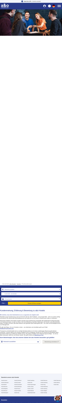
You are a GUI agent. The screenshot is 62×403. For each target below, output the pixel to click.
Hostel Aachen (4, 380)
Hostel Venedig (44, 392)
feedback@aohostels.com (7, 328)
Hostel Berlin (4, 384)
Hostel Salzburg (44, 388)
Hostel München (44, 380)
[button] (31, 1)
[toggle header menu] (59, 6)
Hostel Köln (30, 382)
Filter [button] (3, 303)
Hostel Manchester (31, 392)
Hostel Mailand (31, 390)
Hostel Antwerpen (5, 382)
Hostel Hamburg (31, 380)
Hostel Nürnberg (44, 382)
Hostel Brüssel (4, 390)
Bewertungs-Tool (39, 335)
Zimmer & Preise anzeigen (34, 303)
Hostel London (31, 388)
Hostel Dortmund (17, 380)
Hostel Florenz (17, 388)
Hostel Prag (43, 384)
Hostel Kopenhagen (32, 384)
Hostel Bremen (4, 386)
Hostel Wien (56, 384)
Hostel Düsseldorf (18, 384)
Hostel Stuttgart (44, 390)
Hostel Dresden (17, 382)
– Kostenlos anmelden (32, 1)
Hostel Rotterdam (44, 386)
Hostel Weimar (57, 382)
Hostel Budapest (4, 392)
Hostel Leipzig (30, 386)
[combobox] (31, 289)
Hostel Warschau (57, 380)
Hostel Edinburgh (18, 386)
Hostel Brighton (4, 388)
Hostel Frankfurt (17, 390)
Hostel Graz (16, 392)
